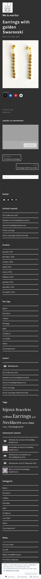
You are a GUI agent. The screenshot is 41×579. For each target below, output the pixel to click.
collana (5, 318)
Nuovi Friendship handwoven (14, 225)
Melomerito (6, 112)
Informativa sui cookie (12, 570)
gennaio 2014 (8, 282)
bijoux (5, 36)
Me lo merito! (11, 15)
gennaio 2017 (8, 252)
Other (5, 344)
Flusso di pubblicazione (12, 555)
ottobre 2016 (8, 262)
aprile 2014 (7, 267)
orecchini (6, 339)
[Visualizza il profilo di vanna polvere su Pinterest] (16, 200)
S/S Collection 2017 (10, 215)
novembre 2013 (9, 292)
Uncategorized (9, 349)
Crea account (8, 544)
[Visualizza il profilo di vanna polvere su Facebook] (4, 200)
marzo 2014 (7, 272)
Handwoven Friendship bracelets (16, 220)
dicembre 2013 (8, 287)
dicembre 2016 (8, 257)
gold (18, 36)
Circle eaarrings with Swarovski (15, 235)
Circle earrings (9, 230)
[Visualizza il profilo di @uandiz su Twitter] (8, 200)
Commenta (30, 145)
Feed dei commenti (10, 560)
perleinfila (13, 447)
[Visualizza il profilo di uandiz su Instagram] (12, 200)
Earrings (11, 36)
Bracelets (6, 313)
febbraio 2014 (8, 277)
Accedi (5, 549)
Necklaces (7, 333)
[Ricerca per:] (20, 177)
